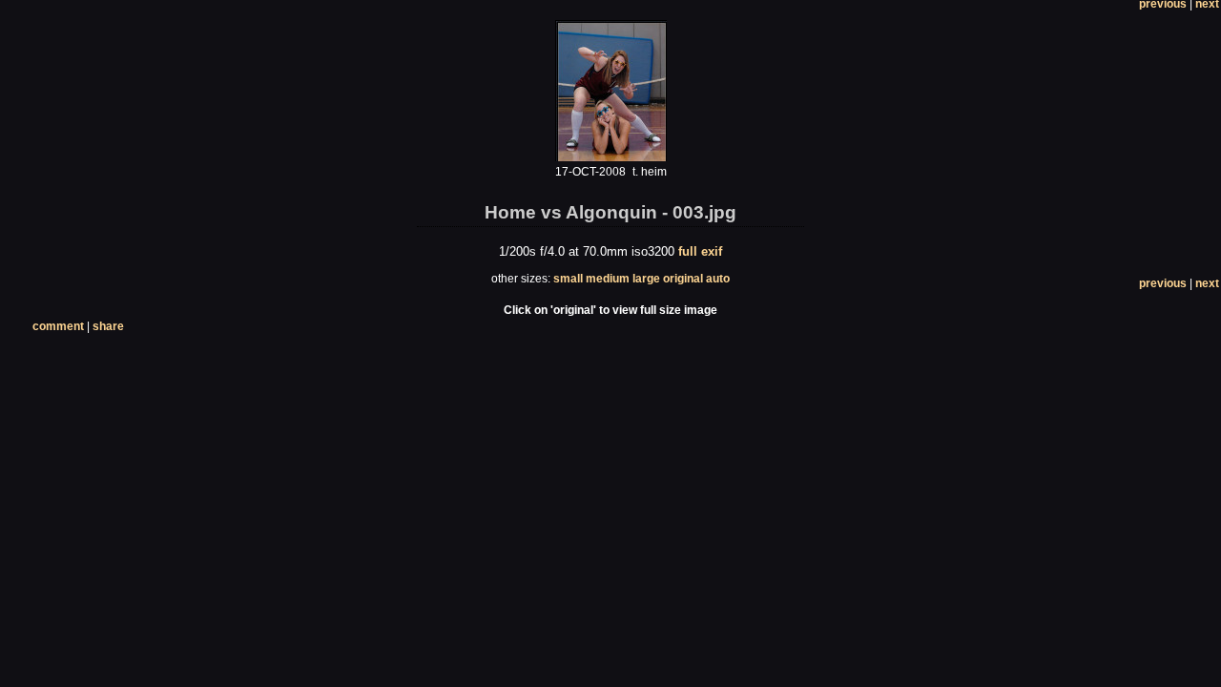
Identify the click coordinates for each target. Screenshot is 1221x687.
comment (58, 326)
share (108, 326)
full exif (700, 251)
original (683, 278)
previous (1163, 283)
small (568, 278)
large (646, 278)
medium (608, 278)
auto (718, 278)
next (1207, 283)
